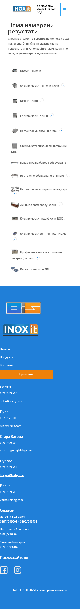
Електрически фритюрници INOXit (43, 233)
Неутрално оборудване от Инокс (42, 175)
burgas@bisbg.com (12, 475)
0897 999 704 (8, 393)
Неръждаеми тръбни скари (38, 130)
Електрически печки (34, 115)
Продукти (6, 357)
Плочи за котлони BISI (34, 269)
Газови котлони (30, 70)
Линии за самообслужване (38, 205)
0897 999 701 (8, 467)
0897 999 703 (8, 492)
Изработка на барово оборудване (43, 162)
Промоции (26, 374)
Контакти (6, 365)
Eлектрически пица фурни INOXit (42, 218)
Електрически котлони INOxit (39, 85)
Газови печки (29, 100)
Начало (5, 349)
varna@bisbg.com (11, 500)
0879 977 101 (8, 418)
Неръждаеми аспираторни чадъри (43, 189)
